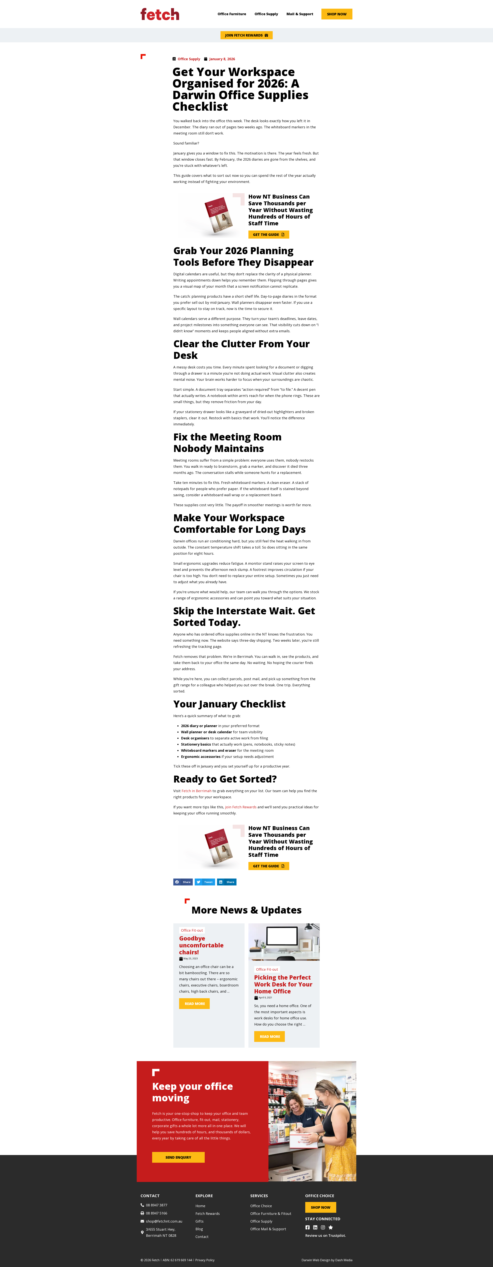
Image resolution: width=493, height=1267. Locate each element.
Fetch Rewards (207, 1213)
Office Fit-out (192, 930)
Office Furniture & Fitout (270, 1213)
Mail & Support (300, 14)
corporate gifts (165, 1125)
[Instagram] (323, 1227)
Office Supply (266, 14)
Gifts (199, 1221)
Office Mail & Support (268, 1229)
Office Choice (261, 1206)
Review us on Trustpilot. (325, 1235)
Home (200, 1206)
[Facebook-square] (307, 1227)
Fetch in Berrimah (196, 790)
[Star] (330, 1227)
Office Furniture (232, 14)
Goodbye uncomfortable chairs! (201, 945)
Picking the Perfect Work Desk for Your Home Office (283, 984)
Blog (199, 1229)
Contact (202, 1236)
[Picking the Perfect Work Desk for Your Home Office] (284, 959)
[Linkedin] (315, 1227)
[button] (183, 882)
